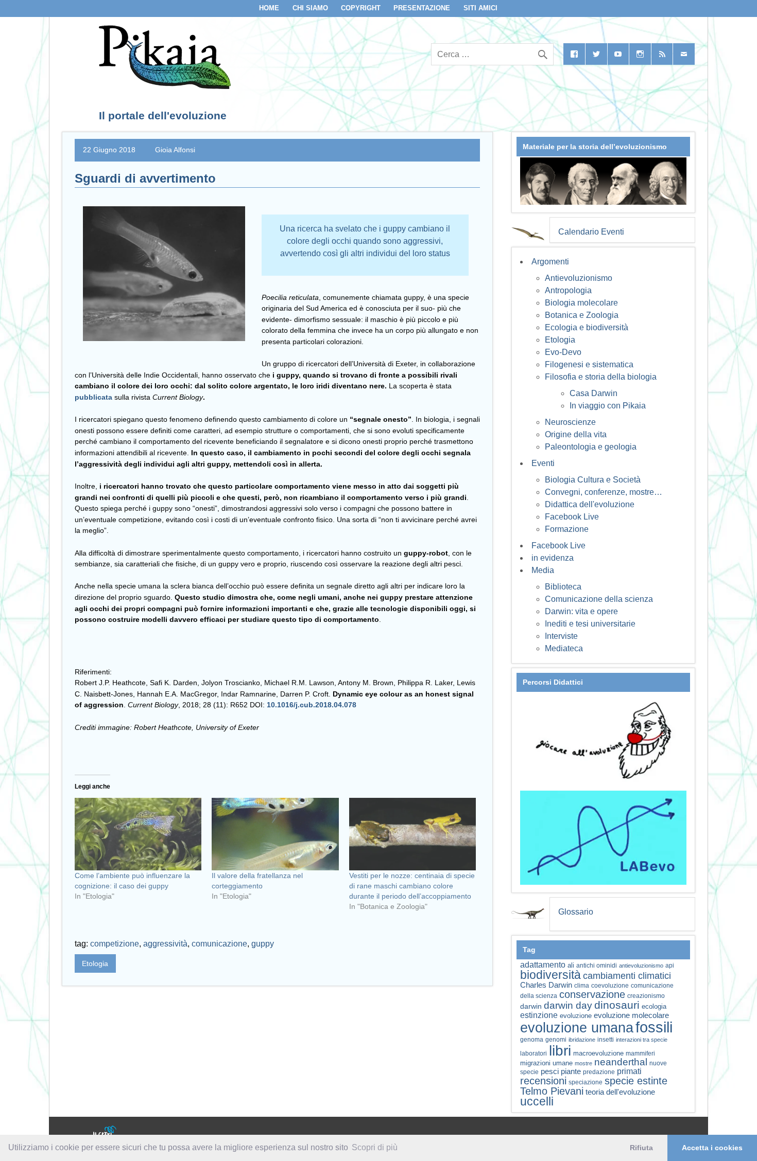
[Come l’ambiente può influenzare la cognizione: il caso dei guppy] (138, 834)
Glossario (575, 911)
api (669, 965)
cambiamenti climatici (627, 975)
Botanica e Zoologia (581, 315)
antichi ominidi (596, 965)
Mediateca (564, 648)
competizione (114, 943)
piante (571, 1071)
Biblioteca (563, 586)
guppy (262, 943)
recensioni (543, 1080)
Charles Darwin (546, 985)
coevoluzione (610, 985)
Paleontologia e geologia (590, 446)
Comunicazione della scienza (599, 599)
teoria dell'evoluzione (620, 1091)
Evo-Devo (563, 352)
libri (560, 1050)
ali (570, 965)
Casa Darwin (593, 393)
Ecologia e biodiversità (586, 327)
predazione (599, 1071)
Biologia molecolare (581, 302)
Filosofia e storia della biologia (601, 376)
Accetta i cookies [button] (712, 1148)
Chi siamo (310, 8)
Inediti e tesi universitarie (590, 623)
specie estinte (636, 1080)
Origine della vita (576, 434)
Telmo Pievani (551, 1091)
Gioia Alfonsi (175, 150)
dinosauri (617, 1005)
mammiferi (640, 1053)
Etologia (95, 963)
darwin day (568, 1005)
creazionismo (646, 995)
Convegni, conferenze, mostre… (603, 492)
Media (542, 570)
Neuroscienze (570, 422)
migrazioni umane (546, 1063)
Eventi (543, 463)
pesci (550, 1071)
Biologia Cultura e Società (593, 479)
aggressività (165, 943)
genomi (555, 1039)
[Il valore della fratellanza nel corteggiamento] (275, 834)
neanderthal (620, 1062)
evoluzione (576, 1016)
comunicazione (219, 943)
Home (269, 8)
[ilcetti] (105, 1132)
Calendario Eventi (591, 231)
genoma (531, 1039)
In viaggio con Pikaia (608, 405)
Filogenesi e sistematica (589, 364)
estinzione (539, 1015)
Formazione (567, 529)
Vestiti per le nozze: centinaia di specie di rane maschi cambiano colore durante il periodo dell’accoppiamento (412, 885)
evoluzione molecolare (631, 1015)
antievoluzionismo (641, 965)
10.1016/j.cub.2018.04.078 (311, 705)
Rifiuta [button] (641, 1148)
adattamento (542, 964)
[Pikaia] (163, 86)
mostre (583, 1063)
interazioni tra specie (641, 1040)
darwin (531, 1006)
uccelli (537, 1101)
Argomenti (550, 261)
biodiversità (550, 974)
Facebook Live (572, 516)
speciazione (586, 1082)
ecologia (654, 1006)
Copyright (361, 8)
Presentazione (421, 8)
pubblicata (94, 397)
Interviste (561, 636)
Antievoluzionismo (578, 278)
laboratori (533, 1053)
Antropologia (568, 290)
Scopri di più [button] (375, 1147)
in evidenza (552, 557)
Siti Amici (480, 8)
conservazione (592, 994)
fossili (654, 1027)
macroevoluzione (598, 1053)
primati (629, 1071)
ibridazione (582, 1040)
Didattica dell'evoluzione (589, 504)
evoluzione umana (576, 1027)
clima (581, 985)
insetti (605, 1039)
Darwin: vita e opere (581, 611)
